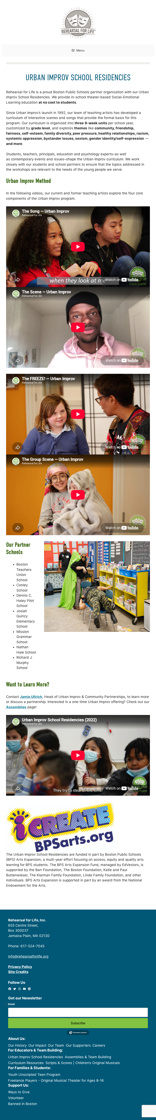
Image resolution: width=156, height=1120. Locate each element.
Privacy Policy (20, 967)
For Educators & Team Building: (35, 1050)
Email (11, 1004)
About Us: (16, 1038)
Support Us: (18, 1085)
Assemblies (16, 707)
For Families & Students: (29, 1068)
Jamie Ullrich (31, 697)
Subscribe (78, 1023)
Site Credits (18, 972)
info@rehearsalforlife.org (28, 956)
